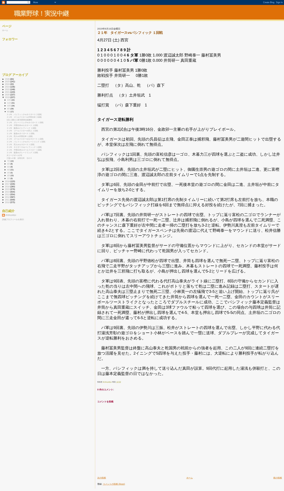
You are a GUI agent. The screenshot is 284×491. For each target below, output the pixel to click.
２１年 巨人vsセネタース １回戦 (20, 144)
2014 (7, 192)
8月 (8, 112)
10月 (9, 106)
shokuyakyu (10, 215)
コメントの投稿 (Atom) (114, 484)
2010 (7, 202)
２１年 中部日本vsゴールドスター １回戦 (24, 150)
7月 (8, 161)
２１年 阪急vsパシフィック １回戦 (21, 128)
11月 (9, 103)
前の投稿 (277, 478)
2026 (7, 79)
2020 (7, 95)
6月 (8, 164)
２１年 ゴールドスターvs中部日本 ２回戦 (24, 117)
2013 (7, 194)
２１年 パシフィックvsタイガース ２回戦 (24, 114)
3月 (8, 173)
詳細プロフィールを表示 (13, 219)
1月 (8, 178)
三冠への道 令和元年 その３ (19, 158)
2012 (7, 197)
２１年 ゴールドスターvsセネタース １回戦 (25, 139)
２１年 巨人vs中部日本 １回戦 (20, 136)
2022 (7, 89)
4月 (8, 170)
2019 (7, 97)
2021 (7, 92)
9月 (8, 109)
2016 (7, 186)
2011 (7, 200)
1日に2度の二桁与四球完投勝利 (19, 120)
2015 (7, 189)
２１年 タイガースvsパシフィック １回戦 (24, 147)
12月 (9, 100)
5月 (8, 167)
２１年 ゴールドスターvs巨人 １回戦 (22, 131)
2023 (7, 87)
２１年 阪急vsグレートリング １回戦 (22, 152)
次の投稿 (101, 478)
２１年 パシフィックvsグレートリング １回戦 (26, 142)
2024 (7, 84)
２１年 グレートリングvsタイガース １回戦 (25, 122)
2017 (7, 184)
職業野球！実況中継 (41, 13)
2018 (7, 181)
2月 (8, 175)
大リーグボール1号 (14, 155)
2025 (7, 81)
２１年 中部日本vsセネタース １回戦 (22, 125)
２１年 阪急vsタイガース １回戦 (20, 133)
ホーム (189, 478)
